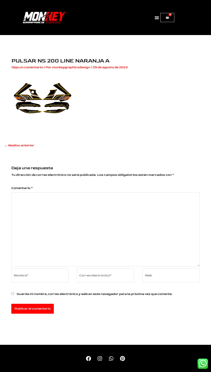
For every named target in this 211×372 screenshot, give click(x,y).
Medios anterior (19, 145)
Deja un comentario (27, 67)
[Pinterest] (122, 358)
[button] (157, 17)
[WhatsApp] (111, 358)
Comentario (22, 188)
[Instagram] (99, 358)
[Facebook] (88, 358)
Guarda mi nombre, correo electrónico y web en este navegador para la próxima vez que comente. (95, 294)
